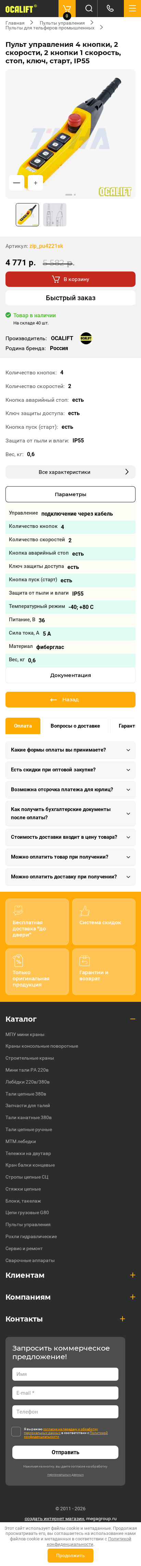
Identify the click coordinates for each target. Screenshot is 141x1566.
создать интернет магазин (54, 1518)
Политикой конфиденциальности (89, 1541)
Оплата (23, 726)
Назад (70, 699)
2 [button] (75, 195)
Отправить (65, 1452)
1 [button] (68, 195)
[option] (70, 134)
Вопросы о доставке (75, 726)
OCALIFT (62, 338)
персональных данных (65, 1474)
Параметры (70, 494)
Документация (70, 675)
